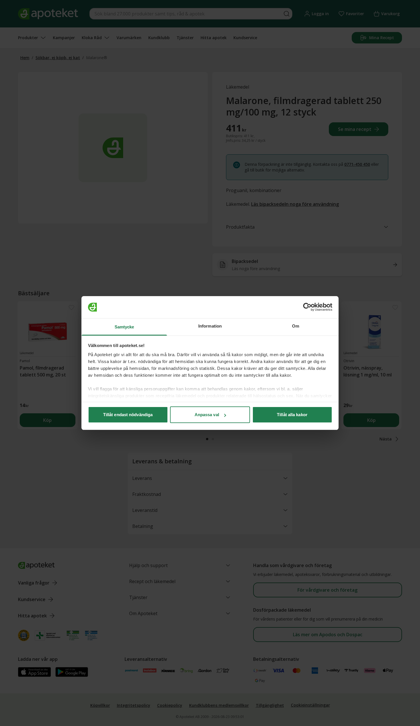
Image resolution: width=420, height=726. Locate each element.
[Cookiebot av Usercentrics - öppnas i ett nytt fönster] (307, 307)
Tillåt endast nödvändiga (128, 414)
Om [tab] (295, 326)
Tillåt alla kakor (292, 414)
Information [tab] (210, 326)
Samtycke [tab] (124, 326)
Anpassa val (207, 414)
